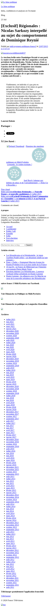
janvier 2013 (11, 548)
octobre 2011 (11, 583)
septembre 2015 (12, 474)
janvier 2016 (11, 465)
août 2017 (10, 421)
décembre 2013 (12, 523)
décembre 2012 (12, 550)
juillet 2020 (10, 342)
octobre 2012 (11, 555)
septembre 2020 (12, 338)
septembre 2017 (12, 419)
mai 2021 (10, 322)
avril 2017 (10, 430)
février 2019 (11, 382)
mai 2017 (10, 428)
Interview (10, 240)
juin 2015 (10, 481)
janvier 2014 (11, 520)
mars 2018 (10, 405)
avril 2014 (10, 513)
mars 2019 (10, 379)
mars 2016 (10, 460)
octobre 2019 (11, 363)
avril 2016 (10, 458)
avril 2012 (10, 569)
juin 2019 (10, 372)
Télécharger (6, 596)
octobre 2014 (11, 499)
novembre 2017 (12, 414)
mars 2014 (10, 516)
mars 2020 (10, 352)
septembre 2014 (12, 502)
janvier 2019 (11, 384)
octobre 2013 (11, 527)
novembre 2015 (12, 469)
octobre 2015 (11, 472)
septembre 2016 (12, 446)
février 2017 (11, 435)
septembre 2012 (12, 557)
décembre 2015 (12, 467)
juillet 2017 (10, 423)
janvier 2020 (11, 356)
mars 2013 (10, 543)
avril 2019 (10, 377)
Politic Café (11, 231)
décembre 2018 (12, 386)
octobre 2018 (11, 391)
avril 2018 (10, 402)
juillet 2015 (10, 479)
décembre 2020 (12, 331)
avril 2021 (10, 324)
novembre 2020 (12, 333)
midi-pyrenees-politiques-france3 (23, 46)
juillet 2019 (10, 370)
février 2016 (11, 463)
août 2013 (10, 532)
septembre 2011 (12, 585)
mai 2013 (10, 539)
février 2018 (11, 407)
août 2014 (10, 504)
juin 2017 (10, 426)
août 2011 (10, 587)
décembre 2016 (12, 439)
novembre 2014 (12, 497)
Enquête (9, 233)
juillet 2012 (10, 562)
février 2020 (11, 354)
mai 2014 (10, 511)
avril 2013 (10, 541)
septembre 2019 (12, 366)
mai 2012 (10, 566)
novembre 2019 (12, 361)
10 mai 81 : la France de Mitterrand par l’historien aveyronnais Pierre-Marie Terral (26, 268)
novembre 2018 (12, 389)
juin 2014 (10, 509)
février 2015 (11, 490)
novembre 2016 (12, 442)
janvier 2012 (11, 576)
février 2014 (11, 518)
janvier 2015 (11, 493)
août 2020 (10, 340)
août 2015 (10, 476)
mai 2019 (10, 375)
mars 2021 (10, 326)
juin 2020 (10, 345)
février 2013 (11, 546)
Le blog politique (8, 6)
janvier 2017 (11, 437)
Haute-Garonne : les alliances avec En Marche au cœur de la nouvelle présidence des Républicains (26, 277)
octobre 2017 (11, 416)
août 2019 (10, 368)
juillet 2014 (10, 506)
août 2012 (10, 559)
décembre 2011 (12, 578)
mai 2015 (10, 483)
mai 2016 (10, 456)
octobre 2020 (11, 336)
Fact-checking (12, 238)
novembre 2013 (12, 525)
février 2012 (11, 573)
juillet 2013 (10, 534)
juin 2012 (10, 564)
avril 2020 (10, 349)
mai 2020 (10, 347)
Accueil (9, 226)
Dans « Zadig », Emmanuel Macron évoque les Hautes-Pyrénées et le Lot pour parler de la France (26, 263)
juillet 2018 (10, 396)
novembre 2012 (12, 553)
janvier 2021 (11, 329)
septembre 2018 (12, 393)
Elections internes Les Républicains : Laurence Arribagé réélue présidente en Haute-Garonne (25, 272)
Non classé (5, 189)
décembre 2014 (12, 495)
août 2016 (10, 449)
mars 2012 (10, 571)
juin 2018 (10, 398)
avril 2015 (10, 486)
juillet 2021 (10, 319)
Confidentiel (11, 229)
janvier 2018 (11, 409)
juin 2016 (10, 453)
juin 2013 (10, 536)
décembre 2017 (12, 412)
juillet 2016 (10, 451)
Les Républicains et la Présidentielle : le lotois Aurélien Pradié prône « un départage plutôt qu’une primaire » (27, 257)
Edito (8, 236)
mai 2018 (10, 400)
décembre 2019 (12, 359)
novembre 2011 (12, 580)
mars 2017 (10, 433)
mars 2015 (10, 488)
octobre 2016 (11, 444)
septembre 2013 (12, 529)
